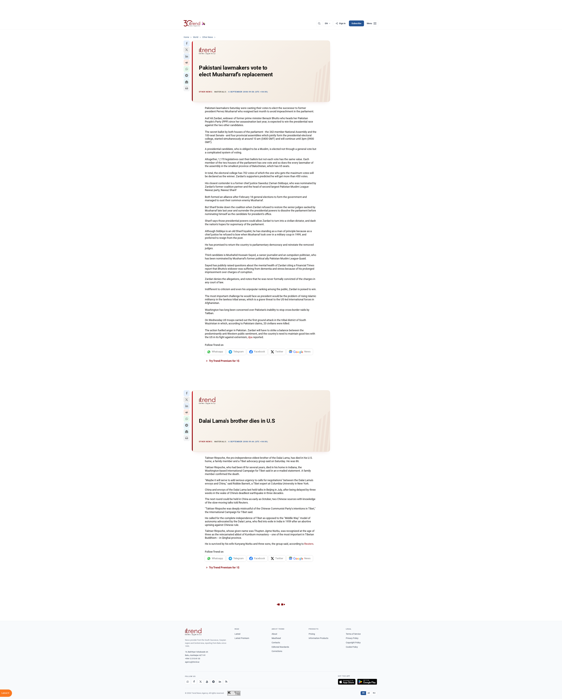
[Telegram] (213, 681)
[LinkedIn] (219, 681)
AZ (369, 693)
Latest (237, 634)
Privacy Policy (352, 638)
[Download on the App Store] (346, 682)
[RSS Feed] (226, 681)
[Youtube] (207, 681)
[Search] (319, 23)
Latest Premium (242, 638)
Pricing (312, 634)
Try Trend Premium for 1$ (224, 360)
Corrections (277, 651)
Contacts (276, 642)
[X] (200, 681)
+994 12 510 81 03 (192, 658)
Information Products (318, 638)
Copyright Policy (353, 642)
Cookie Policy (352, 647)
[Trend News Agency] (193, 631)
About (274, 634)
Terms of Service (353, 634)
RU (374, 693)
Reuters (308, 543)
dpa (250, 337)
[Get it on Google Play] (367, 682)
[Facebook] (194, 681)
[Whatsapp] (187, 681)
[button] (186, 43)
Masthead (276, 638)
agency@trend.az (192, 662)
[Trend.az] (194, 23)
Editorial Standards (280, 647)
